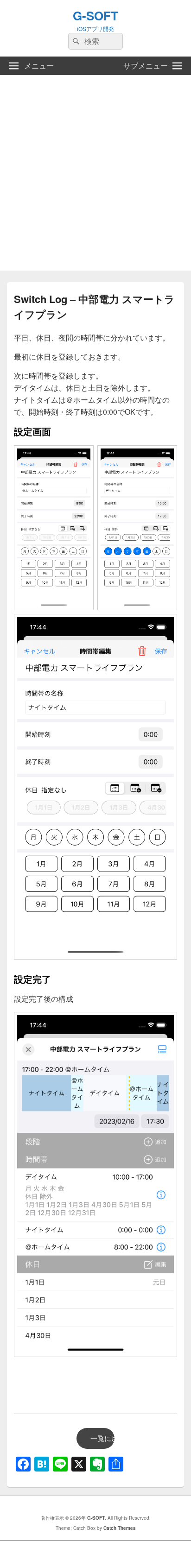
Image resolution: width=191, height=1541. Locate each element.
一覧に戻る (102, 1438)
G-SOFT (95, 15)
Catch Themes (119, 1528)
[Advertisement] (95, 175)
